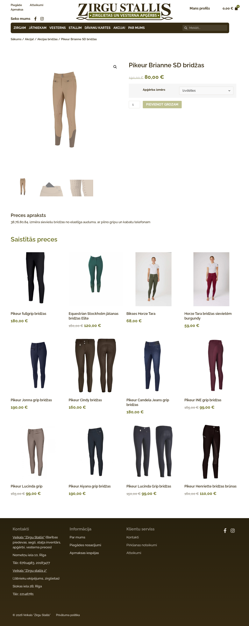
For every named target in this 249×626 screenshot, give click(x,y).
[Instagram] (42, 19)
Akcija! (29, 39)
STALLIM (75, 28)
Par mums (77, 537)
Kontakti (132, 537)
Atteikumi (36, 5)
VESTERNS (57, 28)
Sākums (16, 39)
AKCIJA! (119, 28)
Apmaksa (17, 9)
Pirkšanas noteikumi (141, 545)
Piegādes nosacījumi (85, 545)
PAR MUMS (136, 28)
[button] (115, 66)
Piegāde (16, 5)
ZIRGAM (20, 28)
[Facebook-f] (35, 19)
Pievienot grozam (162, 104)
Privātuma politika (68, 615)
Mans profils (200, 8)
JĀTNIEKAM (37, 28)
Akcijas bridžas (47, 39)
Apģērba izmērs (154, 89)
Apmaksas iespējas (84, 553)
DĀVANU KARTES (97, 28)
